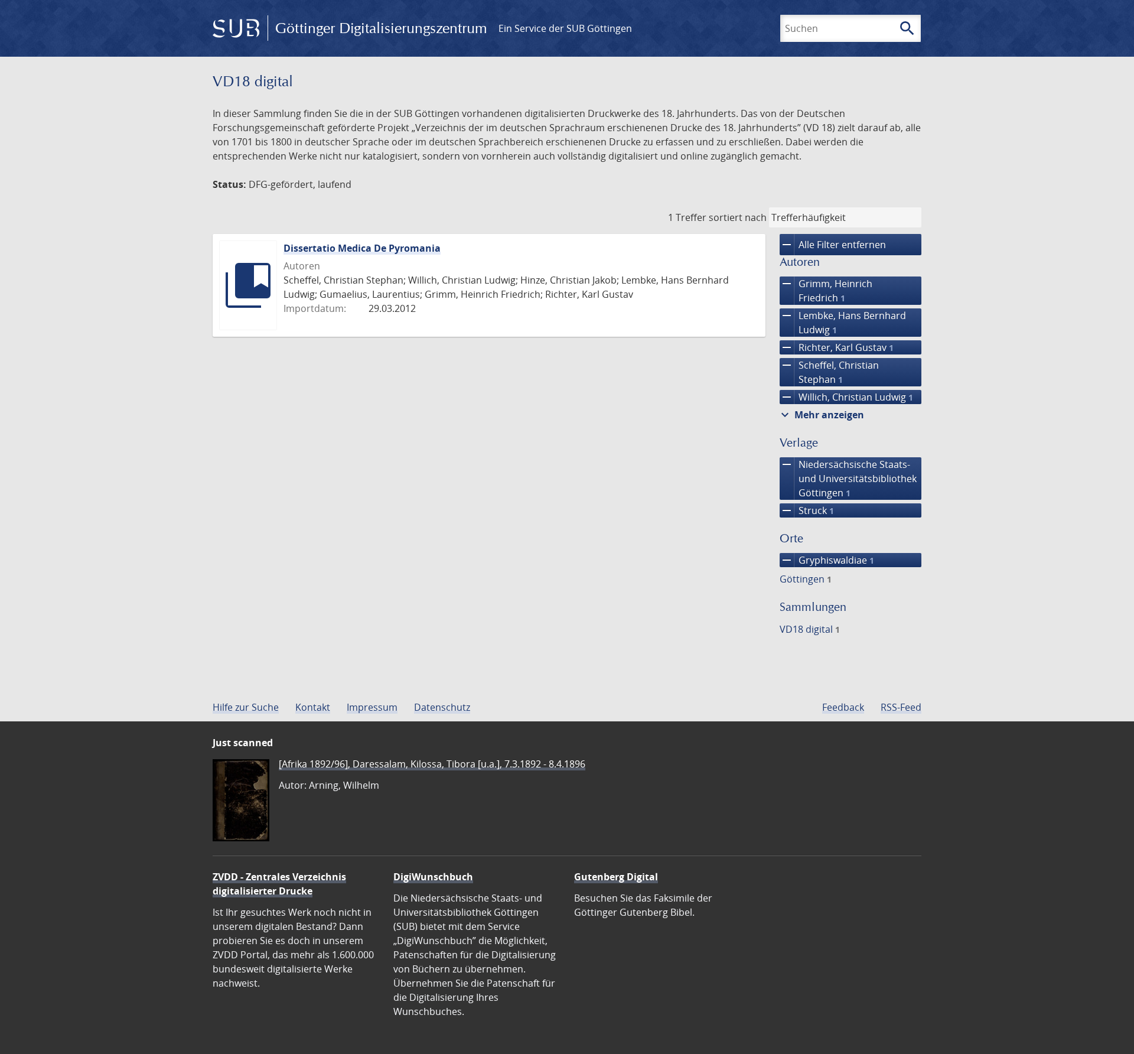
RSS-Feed (901, 707)
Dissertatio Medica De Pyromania (362, 248)
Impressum (372, 707)
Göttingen (806, 578)
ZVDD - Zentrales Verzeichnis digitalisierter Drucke (279, 883)
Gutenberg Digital (616, 876)
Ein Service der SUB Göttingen (565, 28)
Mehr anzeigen (821, 415)
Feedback (843, 707)
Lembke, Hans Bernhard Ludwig (843, 322)
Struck (807, 510)
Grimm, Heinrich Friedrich (826, 290)
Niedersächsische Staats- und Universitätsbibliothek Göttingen (848, 478)
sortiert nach (738, 217)
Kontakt (312, 707)
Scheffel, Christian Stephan (829, 372)
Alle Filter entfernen (833, 245)
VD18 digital (810, 629)
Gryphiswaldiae (827, 560)
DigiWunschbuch (433, 876)
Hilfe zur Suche (246, 707)
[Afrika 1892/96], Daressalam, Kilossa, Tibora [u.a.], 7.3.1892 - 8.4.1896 (432, 763)
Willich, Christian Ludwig (846, 397)
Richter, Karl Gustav (837, 347)
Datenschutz (442, 707)
